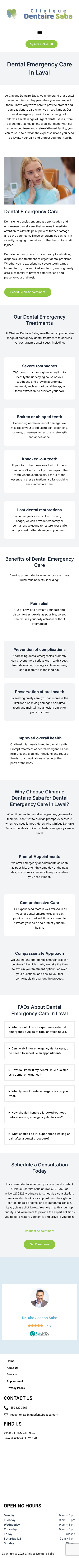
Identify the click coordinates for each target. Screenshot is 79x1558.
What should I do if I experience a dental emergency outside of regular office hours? (38, 1029)
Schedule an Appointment (27, 292)
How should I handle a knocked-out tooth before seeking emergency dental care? (38, 1115)
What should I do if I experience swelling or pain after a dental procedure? (39, 1136)
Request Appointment (39, 1231)
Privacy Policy (16, 1388)
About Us (12, 1368)
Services (12, 1374)
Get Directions (39, 1244)
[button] (39, 32)
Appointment (15, 1381)
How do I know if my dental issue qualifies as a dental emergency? (38, 1072)
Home (10, 1361)
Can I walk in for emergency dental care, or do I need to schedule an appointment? (39, 1051)
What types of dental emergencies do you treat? (38, 1094)
